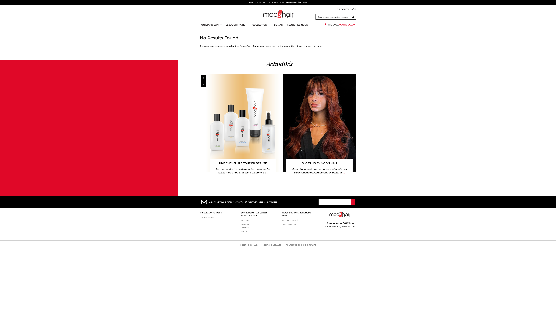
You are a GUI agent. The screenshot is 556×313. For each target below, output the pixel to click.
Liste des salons (207, 218)
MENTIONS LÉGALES (272, 245)
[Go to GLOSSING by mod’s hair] (319, 123)
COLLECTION (259, 25)
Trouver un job (289, 224)
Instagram (245, 224)
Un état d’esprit (211, 25)
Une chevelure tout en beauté (243, 163)
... (267, 172)
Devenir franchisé (290, 220)
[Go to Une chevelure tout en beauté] (243, 123)
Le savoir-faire (235, 25)
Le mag (278, 25)
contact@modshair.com (343, 226)
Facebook (245, 220)
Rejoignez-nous (297, 25)
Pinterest (245, 232)
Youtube (245, 228)
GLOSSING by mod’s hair (319, 163)
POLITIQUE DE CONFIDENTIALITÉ (301, 245)
